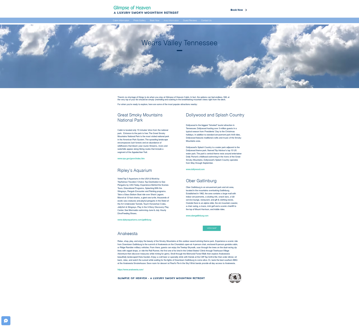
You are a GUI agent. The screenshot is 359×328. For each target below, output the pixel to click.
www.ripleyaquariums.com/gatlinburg (134, 219)
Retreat (171, 13)
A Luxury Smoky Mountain (139, 13)
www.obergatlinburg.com (197, 215)
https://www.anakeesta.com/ (130, 269)
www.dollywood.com (195, 169)
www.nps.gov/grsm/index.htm (131, 158)
